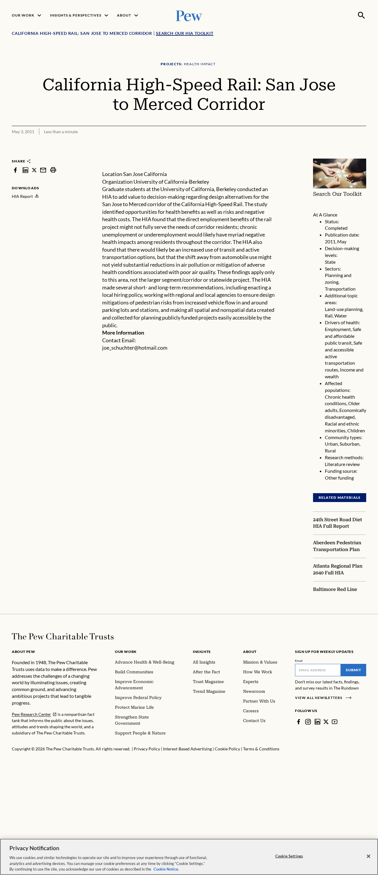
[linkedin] (25, 170)
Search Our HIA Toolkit (185, 33)
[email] (43, 170)
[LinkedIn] (317, 721)
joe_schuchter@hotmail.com (134, 347)
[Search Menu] (361, 15)
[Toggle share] (347, 154)
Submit (353, 670)
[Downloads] (362, 154)
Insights (202, 651)
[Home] (63, 636)
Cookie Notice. (166, 868)
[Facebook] (298, 721)
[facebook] (15, 170)
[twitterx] (34, 170)
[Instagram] (308, 721)
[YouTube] (334, 721)
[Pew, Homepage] (189, 15)
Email (299, 660)
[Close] (368, 856)
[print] (53, 170)
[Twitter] (326, 721)
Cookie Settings (289, 856)
